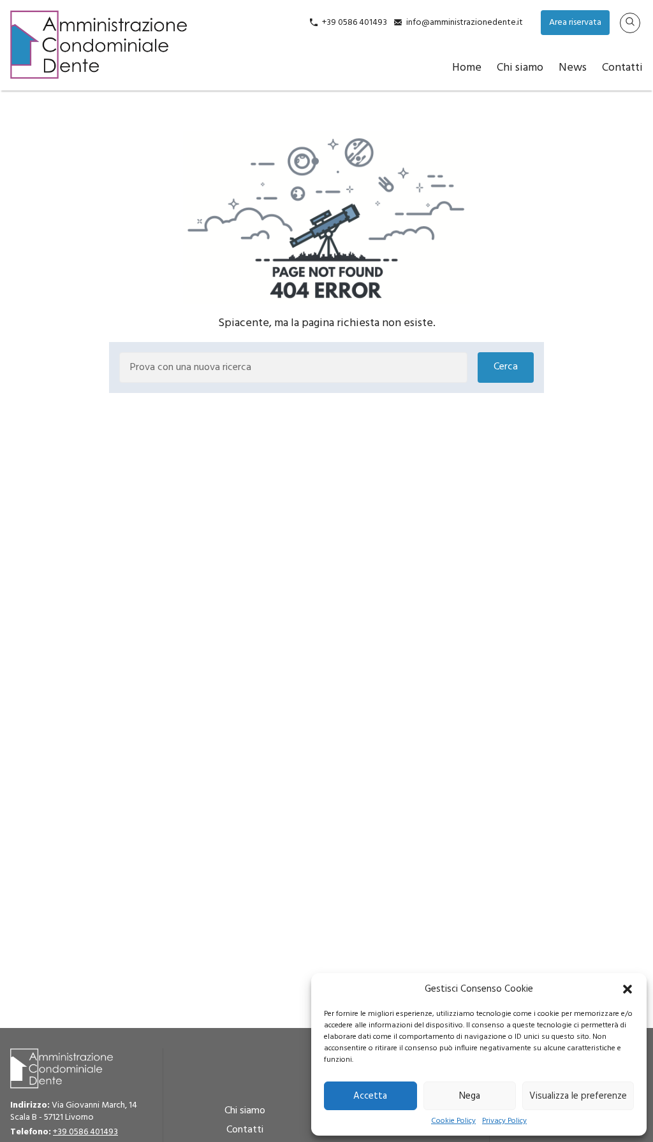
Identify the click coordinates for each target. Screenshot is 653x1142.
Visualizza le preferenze (578, 1096)
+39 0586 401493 (354, 22)
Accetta (370, 1096)
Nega (469, 1096)
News (573, 68)
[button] (627, 989)
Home (466, 68)
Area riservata (575, 22)
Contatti (622, 68)
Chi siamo (520, 68)
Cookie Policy (453, 1121)
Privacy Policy (504, 1121)
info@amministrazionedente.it (464, 22)
